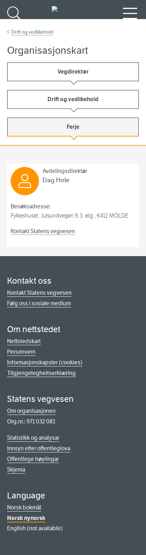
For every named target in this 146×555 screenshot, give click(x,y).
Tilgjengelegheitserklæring (41, 373)
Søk (14, 25)
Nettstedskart (24, 341)
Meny (130, 25)
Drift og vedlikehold (32, 32)
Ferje (73, 126)
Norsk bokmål (24, 507)
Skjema (16, 469)
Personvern (21, 351)
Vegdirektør (73, 71)
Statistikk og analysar (33, 437)
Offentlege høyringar (33, 459)
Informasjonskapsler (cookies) (45, 362)
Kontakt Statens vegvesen (43, 231)
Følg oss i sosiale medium (39, 303)
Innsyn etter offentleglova (38, 448)
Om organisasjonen (31, 410)
